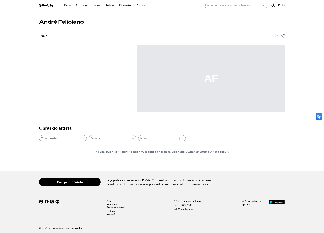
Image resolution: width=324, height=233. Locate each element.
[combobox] (41, 138)
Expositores (82, 5)
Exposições (125, 5)
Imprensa (112, 204)
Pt (279, 5)
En (283, 5)
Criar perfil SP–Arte (70, 182)
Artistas (110, 5)
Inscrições (112, 214)
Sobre (110, 201)
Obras (97, 5)
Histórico (111, 211)
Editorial (141, 5)
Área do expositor (116, 207)
